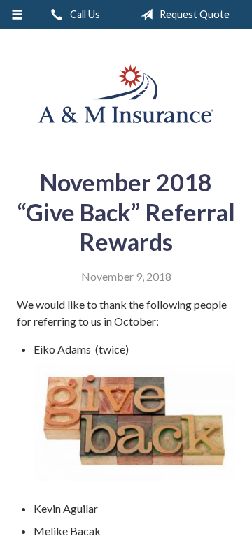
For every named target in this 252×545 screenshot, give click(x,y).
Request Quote (194, 14)
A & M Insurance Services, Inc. (126, 93)
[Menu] (16, 14)
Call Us (84, 14)
